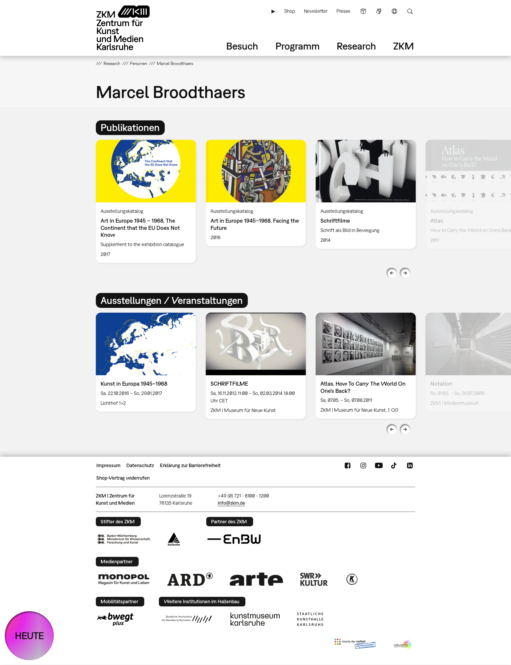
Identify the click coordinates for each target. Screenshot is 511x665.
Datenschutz (140, 465)
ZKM (403, 46)
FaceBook (347, 465)
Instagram (363, 465)
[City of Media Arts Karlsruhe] (403, 644)
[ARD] (190, 579)
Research (356, 46)
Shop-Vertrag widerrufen (123, 478)
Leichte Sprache (363, 11)
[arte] (256, 579)
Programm (297, 46)
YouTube (378, 465)
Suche (410, 11)
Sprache (394, 11)
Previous (391, 273)
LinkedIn (410, 465)
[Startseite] (130, 28)
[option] (146, 201)
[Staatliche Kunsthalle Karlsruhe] (310, 619)
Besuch (242, 46)
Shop (289, 11)
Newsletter (316, 11)
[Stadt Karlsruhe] (173, 539)
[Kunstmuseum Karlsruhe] (255, 619)
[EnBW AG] (234, 539)
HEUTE (29, 635)
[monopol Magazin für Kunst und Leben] (123, 579)
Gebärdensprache (378, 11)
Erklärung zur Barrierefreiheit (190, 465)
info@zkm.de (231, 503)
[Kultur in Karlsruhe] (351, 579)
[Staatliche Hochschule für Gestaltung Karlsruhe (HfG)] (186, 619)
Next (405, 273)
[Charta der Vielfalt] (355, 644)
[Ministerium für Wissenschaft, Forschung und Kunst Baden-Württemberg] (123, 539)
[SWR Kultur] (314, 579)
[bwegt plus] (115, 619)
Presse (343, 11)
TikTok (394, 465)
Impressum (108, 465)
